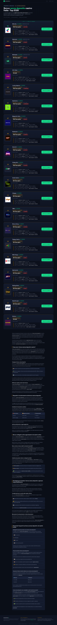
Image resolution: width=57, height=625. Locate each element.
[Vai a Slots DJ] (8, 153)
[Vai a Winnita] (8, 30)
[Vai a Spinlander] (8, 276)
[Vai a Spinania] (8, 46)
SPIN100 (25, 42)
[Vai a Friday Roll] (8, 169)
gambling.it (32, 619)
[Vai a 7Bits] (8, 215)
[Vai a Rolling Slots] (8, 292)
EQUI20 (25, 257)
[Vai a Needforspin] (8, 307)
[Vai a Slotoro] (8, 322)
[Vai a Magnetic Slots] (8, 122)
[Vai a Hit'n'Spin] (8, 76)
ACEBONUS (25, 211)
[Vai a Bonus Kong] (8, 230)
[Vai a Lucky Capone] (8, 92)
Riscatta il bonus (46, 28)
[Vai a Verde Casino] (8, 184)
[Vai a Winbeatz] (8, 61)
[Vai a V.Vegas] (8, 199)
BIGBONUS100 (26, 88)
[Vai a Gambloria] (8, 107)
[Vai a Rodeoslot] (8, 138)
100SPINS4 (25, 134)
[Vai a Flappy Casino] (8, 246)
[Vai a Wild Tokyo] (8, 261)
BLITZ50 (25, 57)
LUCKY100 (25, 165)
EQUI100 (25, 119)
